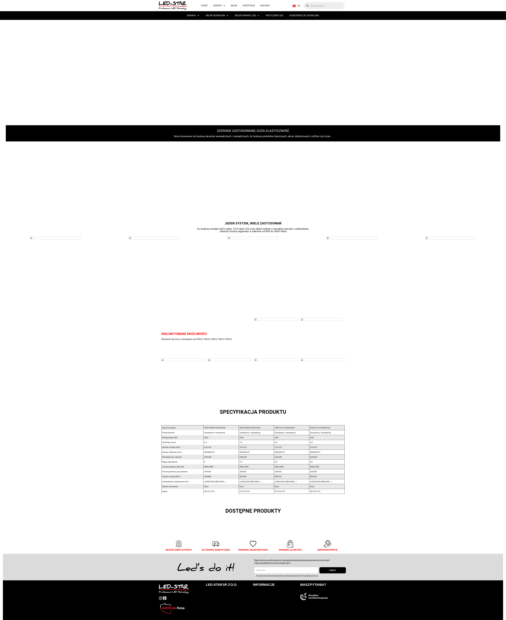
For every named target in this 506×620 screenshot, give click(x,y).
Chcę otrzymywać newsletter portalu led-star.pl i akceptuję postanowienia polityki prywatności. (287, 576)
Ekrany (191, 15)
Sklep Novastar (215, 15)
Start (204, 5)
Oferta (217, 5)
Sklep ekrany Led (245, 15)
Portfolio (249, 5)
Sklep (233, 5)
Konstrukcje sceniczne (304, 15)
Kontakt (265, 5)
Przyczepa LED (274, 15)
